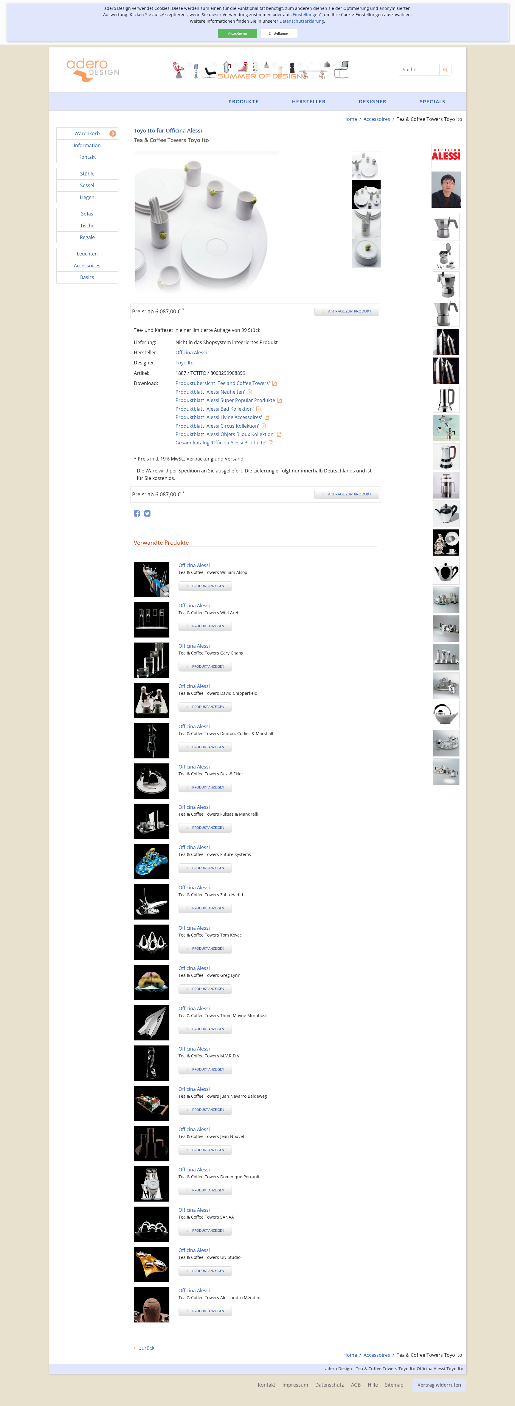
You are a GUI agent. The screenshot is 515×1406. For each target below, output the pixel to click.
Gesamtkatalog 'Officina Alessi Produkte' (221, 442)
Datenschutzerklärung (302, 21)
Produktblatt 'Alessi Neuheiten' (210, 392)
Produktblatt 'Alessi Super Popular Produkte (225, 400)
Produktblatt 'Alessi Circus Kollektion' (217, 426)
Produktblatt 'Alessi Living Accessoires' (219, 417)
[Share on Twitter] (147, 514)
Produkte (244, 101)
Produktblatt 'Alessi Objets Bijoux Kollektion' (225, 434)
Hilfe (373, 1385)
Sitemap (394, 1385)
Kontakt (266, 1385)
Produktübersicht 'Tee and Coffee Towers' (223, 383)
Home (350, 119)
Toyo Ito (185, 362)
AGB (356, 1385)
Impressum (295, 1385)
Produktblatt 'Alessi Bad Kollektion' (215, 409)
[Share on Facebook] (137, 514)
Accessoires (377, 119)
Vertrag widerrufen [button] (439, 1385)
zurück (146, 1348)
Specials (433, 101)
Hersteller (308, 101)
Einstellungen (279, 33)
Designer (372, 101)
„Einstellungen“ (306, 14)
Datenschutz (329, 1385)
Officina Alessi (191, 352)
